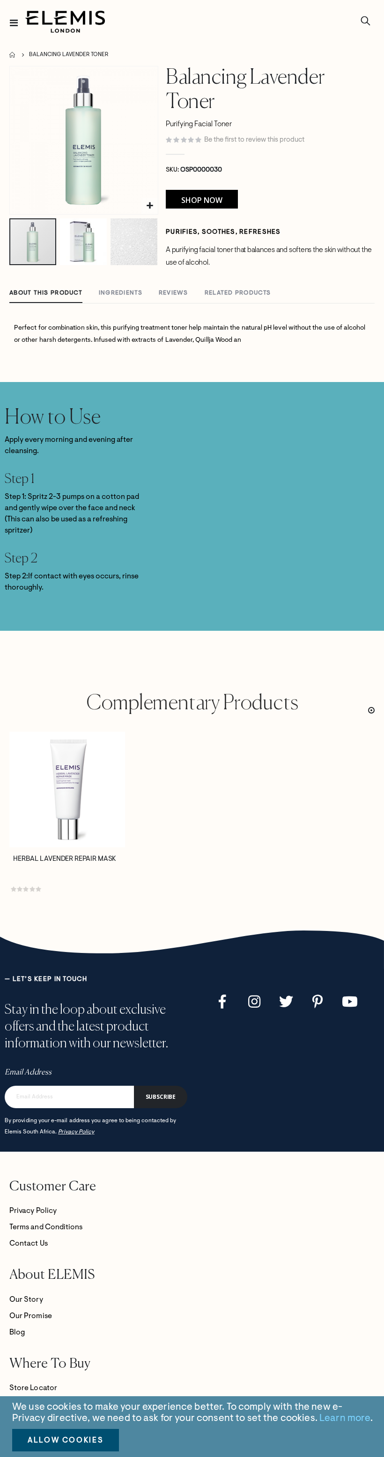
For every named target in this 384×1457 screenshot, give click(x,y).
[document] (193, 1426)
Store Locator (33, 1388)
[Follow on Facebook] (222, 1002)
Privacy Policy (76, 1132)
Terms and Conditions (45, 1227)
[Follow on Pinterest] (318, 1002)
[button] (149, 206)
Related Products (238, 293)
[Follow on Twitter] (286, 1002)
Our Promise (30, 1316)
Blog (17, 1332)
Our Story (26, 1300)
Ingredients (120, 293)
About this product (45, 293)
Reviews (173, 293)
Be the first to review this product (254, 140)
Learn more (344, 1418)
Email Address (28, 1072)
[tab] (45, 293)
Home (12, 54)
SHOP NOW (201, 200)
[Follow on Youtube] (350, 1002)
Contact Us (28, 1244)
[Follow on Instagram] (254, 1002)
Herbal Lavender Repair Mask (64, 859)
